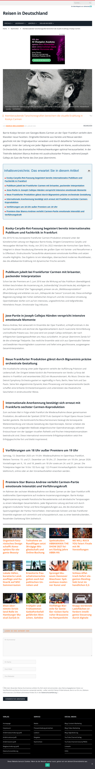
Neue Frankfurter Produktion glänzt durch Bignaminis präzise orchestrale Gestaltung (48, 194)
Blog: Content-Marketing (73, 723)
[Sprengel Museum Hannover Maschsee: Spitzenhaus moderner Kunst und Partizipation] (59, 566)
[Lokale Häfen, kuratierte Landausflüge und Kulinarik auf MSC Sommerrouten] (13, 566)
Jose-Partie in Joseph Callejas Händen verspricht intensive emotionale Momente (46, 190)
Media (36, 723)
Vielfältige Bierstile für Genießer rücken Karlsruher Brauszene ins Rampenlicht (59, 611)
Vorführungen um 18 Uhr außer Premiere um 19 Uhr (31, 207)
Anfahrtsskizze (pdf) (9, 737)
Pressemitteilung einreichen (43, 728)
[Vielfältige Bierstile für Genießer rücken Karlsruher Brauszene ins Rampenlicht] (59, 598)
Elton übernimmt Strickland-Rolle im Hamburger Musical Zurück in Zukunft (12, 611)
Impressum (7, 728)
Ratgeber (37, 737)
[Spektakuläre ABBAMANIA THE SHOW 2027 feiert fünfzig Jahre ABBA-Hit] (59, 533)
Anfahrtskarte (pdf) (9, 742)
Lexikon (36, 733)
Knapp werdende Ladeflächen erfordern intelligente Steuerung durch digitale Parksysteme (82, 611)
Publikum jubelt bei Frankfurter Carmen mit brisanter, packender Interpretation (45, 185)
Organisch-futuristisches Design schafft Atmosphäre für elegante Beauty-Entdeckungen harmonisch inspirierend (12, 546)
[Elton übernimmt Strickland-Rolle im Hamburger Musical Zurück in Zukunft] (13, 598)
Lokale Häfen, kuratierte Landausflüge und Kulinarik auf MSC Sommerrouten (12, 579)
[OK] (92, 764)
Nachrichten (87, 125)
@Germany (19, 23)
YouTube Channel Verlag (73, 737)
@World (31, 23)
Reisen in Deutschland (25, 13)
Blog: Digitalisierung (71, 733)
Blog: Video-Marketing (72, 728)
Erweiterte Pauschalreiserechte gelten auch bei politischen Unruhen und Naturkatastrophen (35, 579)
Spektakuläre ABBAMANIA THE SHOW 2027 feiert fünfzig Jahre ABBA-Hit (59, 546)
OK (47, 765)
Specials (7, 23)
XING (66, 751)
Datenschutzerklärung (49, 692)
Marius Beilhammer (15, 126)
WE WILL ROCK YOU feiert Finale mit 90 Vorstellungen (82, 545)
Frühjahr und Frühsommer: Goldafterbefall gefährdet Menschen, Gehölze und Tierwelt (35, 611)
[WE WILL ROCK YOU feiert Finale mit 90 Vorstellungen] (82, 533)
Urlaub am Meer (46, 23)
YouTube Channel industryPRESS (76, 742)
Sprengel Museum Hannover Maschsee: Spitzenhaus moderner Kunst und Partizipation (58, 579)
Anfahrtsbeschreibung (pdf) (12, 733)
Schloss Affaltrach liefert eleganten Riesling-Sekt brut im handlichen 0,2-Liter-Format (81, 579)
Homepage (7, 723)
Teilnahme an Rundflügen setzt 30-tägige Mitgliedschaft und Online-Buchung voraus (36, 546)
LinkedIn (68, 746)
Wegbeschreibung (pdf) (11, 746)
